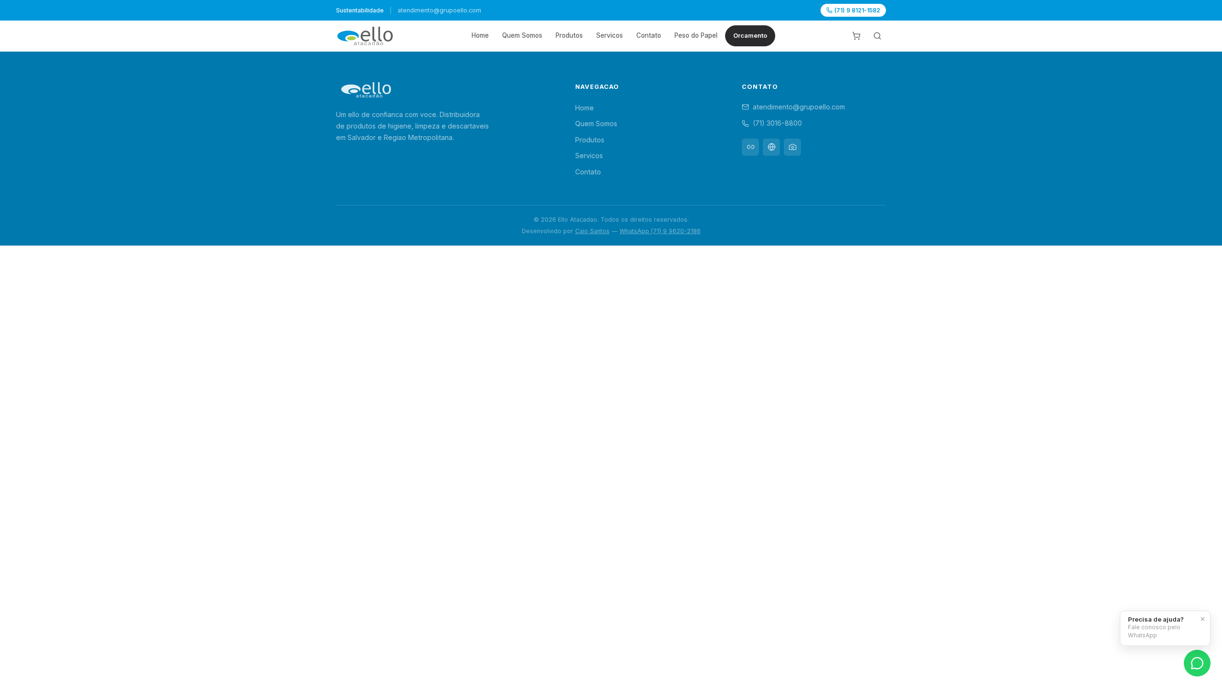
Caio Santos (592, 231)
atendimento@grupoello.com (799, 107)
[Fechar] (1202, 619)
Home (480, 35)
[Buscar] (877, 35)
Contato (648, 35)
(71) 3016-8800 (777, 123)
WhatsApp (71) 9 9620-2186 (660, 231)
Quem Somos (522, 35)
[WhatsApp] (1197, 663)
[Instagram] (792, 147)
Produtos (569, 35)
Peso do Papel (695, 35)
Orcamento (750, 35)
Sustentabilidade (360, 10)
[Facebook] (771, 147)
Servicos (609, 35)
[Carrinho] (856, 35)
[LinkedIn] (750, 147)
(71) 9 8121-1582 (857, 10)
